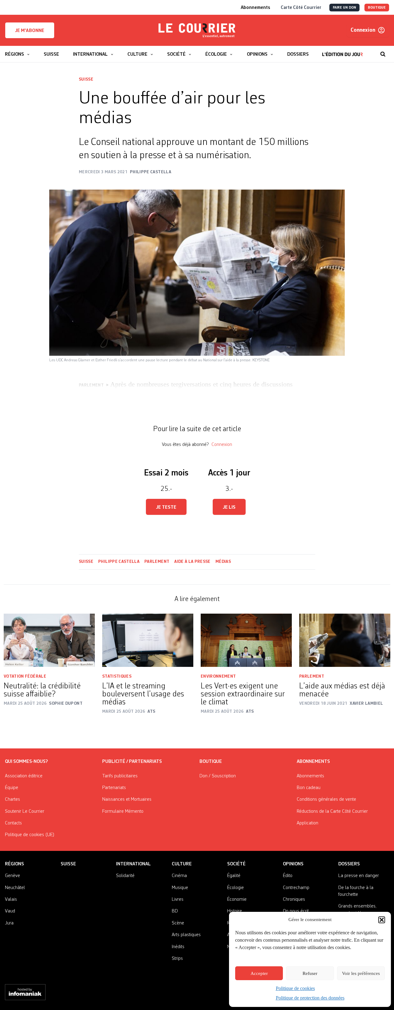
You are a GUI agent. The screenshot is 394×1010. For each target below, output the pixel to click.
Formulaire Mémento (122, 811)
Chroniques (294, 899)
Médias (223, 561)
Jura (9, 923)
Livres (177, 899)
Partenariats (114, 787)
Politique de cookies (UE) (29, 834)
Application (307, 823)
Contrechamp (296, 887)
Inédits (178, 946)
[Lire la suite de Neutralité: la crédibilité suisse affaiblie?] (49, 640)
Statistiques (116, 676)
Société (236, 864)
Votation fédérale (25, 676)
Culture (182, 864)
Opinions (293, 864)
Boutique (210, 761)
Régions (14, 864)
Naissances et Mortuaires (126, 799)
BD (175, 911)
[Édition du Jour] (342, 51)
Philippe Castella (118, 561)
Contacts (13, 823)
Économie (237, 899)
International (133, 864)
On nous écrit (296, 911)
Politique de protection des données (310, 997)
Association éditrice (23, 776)
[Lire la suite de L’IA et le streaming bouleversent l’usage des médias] (147, 640)
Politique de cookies (295, 988)
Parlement (156, 561)
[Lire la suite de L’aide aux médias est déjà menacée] (344, 640)
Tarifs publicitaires (120, 776)
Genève (12, 875)
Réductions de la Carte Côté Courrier (332, 811)
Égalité (233, 875)
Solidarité (125, 875)
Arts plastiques (186, 934)
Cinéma (179, 875)
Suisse (86, 79)
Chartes (12, 799)
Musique (180, 887)
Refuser (310, 973)
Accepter (259, 973)
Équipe (11, 787)
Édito (287, 875)
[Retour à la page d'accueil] (197, 30)
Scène (178, 923)
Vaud (10, 911)
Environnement (218, 676)
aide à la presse (192, 561)
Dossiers (349, 864)
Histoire (234, 911)
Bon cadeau (308, 787)
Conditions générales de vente (326, 799)
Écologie (235, 887)
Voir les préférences (361, 973)
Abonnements (310, 776)
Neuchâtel (15, 887)
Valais (11, 899)
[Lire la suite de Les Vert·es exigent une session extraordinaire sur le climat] (246, 640)
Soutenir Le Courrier (24, 811)
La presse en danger (358, 875)
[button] (382, 920)
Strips (177, 958)
